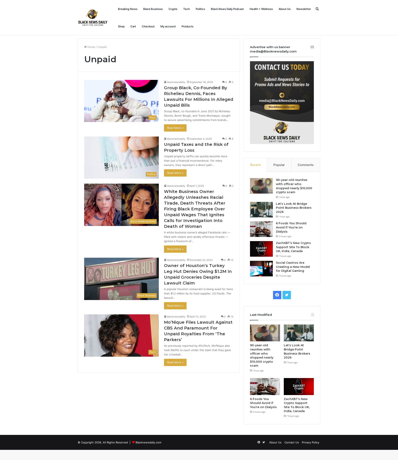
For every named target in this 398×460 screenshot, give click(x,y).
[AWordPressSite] (93, 17)
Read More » (175, 127)
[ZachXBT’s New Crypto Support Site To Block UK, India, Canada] (261, 249)
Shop (121, 26)
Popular (279, 165)
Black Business (153, 9)
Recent (255, 165)
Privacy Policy (310, 442)
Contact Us (291, 442)
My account (168, 26)
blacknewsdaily (176, 82)
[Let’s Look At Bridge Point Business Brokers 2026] (261, 209)
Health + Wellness (261, 9)
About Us (285, 9)
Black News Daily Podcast (227, 9)
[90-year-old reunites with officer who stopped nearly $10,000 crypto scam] (261, 186)
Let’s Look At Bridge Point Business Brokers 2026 (294, 208)
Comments (306, 165)
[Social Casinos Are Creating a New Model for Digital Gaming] (261, 268)
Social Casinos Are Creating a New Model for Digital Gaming (293, 267)
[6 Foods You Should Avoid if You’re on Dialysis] (261, 229)
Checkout (148, 26)
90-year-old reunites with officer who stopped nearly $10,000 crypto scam (294, 186)
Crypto (173, 9)
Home (91, 47)
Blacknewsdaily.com (148, 442)
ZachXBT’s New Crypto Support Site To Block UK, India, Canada (293, 247)
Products (187, 26)
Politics (200, 9)
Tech (186, 9)
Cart (133, 26)
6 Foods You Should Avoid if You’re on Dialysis (291, 227)
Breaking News (127, 9)
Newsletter (303, 9)
